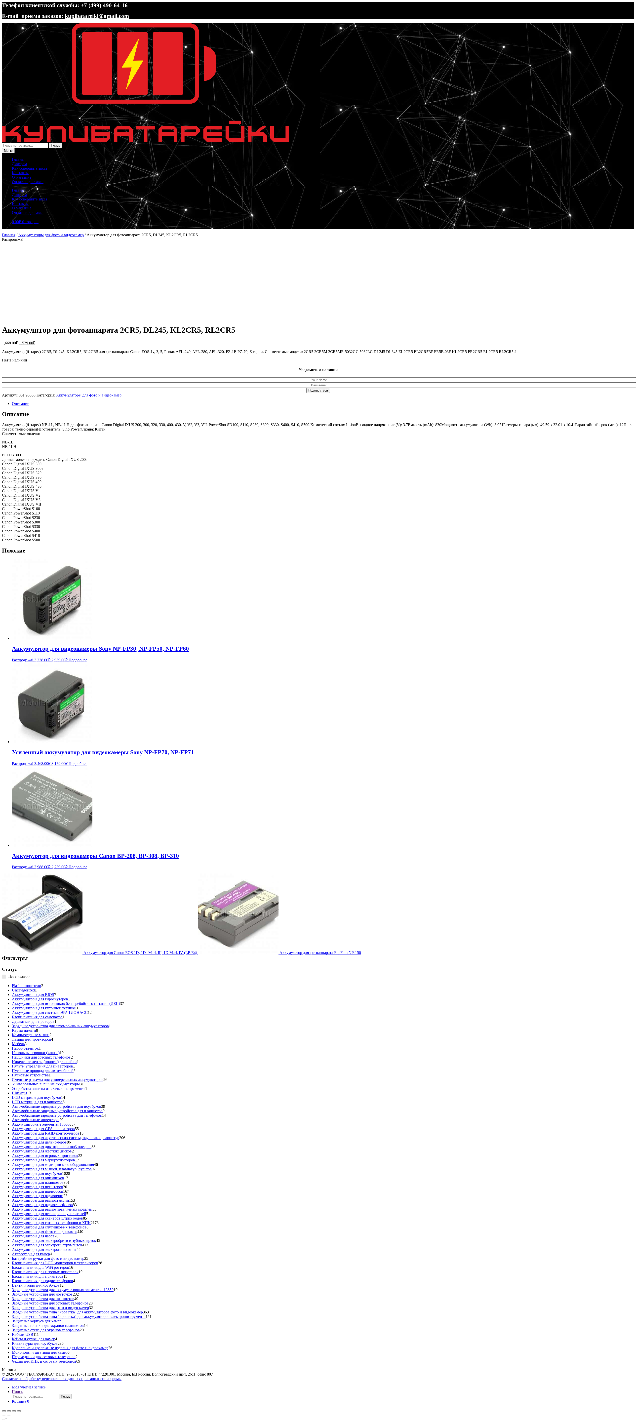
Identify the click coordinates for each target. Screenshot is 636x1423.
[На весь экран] (9, 1411)
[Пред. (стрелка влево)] (4, 1415)
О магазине (21, 177)
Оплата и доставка (27, 182)
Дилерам (19, 164)
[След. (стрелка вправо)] (9, 1415)
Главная (18, 159)
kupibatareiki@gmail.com (97, 16)
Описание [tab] (20, 403)
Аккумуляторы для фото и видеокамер (51, 235)
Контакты (20, 173)
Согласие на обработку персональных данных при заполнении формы (61, 1379)
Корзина (20, 1401)
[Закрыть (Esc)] (19, 1411)
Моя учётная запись (28, 1387)
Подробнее (78, 660)
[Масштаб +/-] (4, 1411)
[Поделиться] (14, 1411)
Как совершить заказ (29, 168)
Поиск (55, 145)
